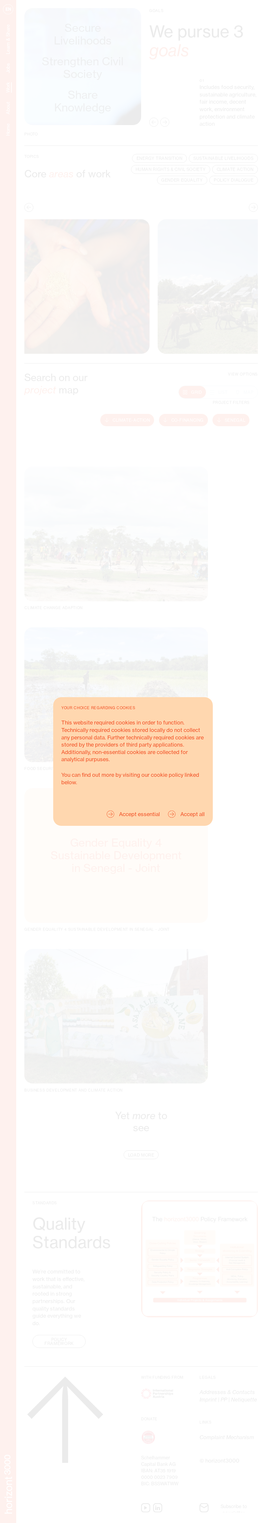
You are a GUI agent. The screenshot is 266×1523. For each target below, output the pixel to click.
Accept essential (139, 814)
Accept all (192, 814)
